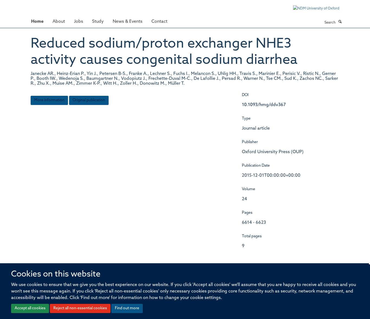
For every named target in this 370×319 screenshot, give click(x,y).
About (59, 21)
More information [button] (49, 100)
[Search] (340, 22)
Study (98, 21)
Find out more (127, 308)
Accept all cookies (30, 308)
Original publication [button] (89, 100)
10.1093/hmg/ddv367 (264, 105)
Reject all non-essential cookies (80, 308)
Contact (159, 21)
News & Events (127, 21)
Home (37, 21)
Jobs (78, 21)
